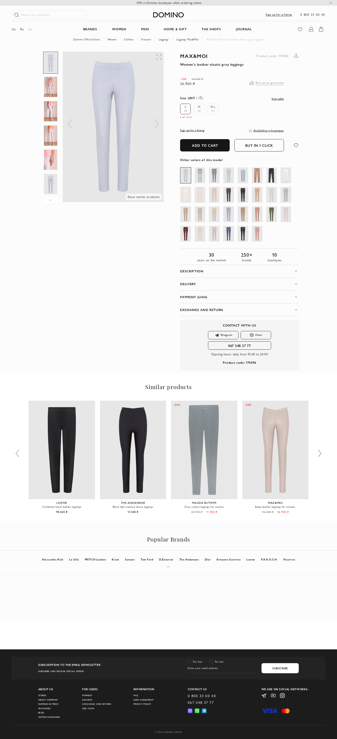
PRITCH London (95, 559)
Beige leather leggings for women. (234, 506)
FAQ (135, 695)
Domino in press (48, 704)
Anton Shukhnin (49, 717)
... (168, 566)
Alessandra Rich (52, 559)
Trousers (146, 39)
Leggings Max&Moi (187, 39)
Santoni (130, 559)
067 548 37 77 (239, 345)
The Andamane (189, 559)
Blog (41, 712)
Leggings (164, 39)
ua (13, 29)
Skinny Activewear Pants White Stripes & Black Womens (305, 506)
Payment (87, 695)
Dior (208, 559)
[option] (185, 109)
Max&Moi (194, 55)
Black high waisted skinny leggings (92, 506)
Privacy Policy (142, 704)
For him (197, 661)
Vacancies (44, 708)
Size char (88, 708)
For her (219, 661)
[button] (129, 61)
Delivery (87, 700)
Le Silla (74, 559)
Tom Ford (147, 559)
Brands (90, 29)
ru (22, 29)
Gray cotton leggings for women (163, 506)
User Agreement (143, 700)
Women (112, 39)
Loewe (250, 559)
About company (48, 700)
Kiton (115, 559)
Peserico (289, 559)
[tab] (239, 271)
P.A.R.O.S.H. (269, 559)
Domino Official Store (86, 39)
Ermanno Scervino (229, 559)
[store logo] (168, 14)
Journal (244, 29)
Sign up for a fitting (279, 14)
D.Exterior (166, 559)
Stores (42, 695)
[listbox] (201, 109)
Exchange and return (96, 704)
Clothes (128, 39)
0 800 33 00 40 (312, 14)
